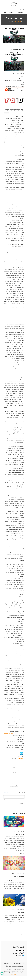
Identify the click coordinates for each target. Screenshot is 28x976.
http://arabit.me (19, 758)
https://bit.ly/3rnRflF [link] (9, 733)
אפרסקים (13, 767)
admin (12, 45)
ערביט (14, 3)
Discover (22, 853)
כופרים (14, 772)
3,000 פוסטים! (19, 876)
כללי (14, 45)
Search (11, 12)
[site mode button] (4, 12)
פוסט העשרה (20, 834)
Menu (21, 9)
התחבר (4, 792)
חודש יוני (21, 913)
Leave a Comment (8, 46)
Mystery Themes (14, 974)
